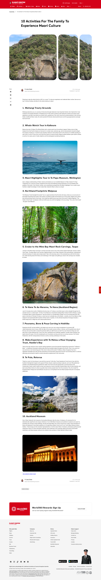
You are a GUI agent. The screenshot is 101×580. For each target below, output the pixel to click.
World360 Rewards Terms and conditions (65, 569)
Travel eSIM (53, 542)
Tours (45, 6)
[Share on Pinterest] (10, 95)
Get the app (67, 3)
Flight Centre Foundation (35, 537)
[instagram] (14, 561)
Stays (39, 6)
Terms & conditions (81, 566)
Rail (10, 544)
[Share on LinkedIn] (10, 105)
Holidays (20, 6)
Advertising (32, 542)
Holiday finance (53, 535)
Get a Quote (74, 3)
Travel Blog (11, 550)
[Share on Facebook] (10, 91)
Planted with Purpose (34, 539)
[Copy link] (10, 101)
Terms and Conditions (13, 571)
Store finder (73, 537)
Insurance (52, 537)
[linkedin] (21, 561)
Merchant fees (38, 574)
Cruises (51, 6)
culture (31, 474)
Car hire (11, 537)
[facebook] (10, 561)
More (68, 6)
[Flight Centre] (14, 524)
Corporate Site (33, 533)
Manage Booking (75, 533)
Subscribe (52, 546)
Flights (13, 6)
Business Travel (12, 546)
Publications (12, 548)
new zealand (26, 474)
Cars (64, 6)
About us (32, 530)
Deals (58, 6)
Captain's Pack (53, 530)
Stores (79, 6)
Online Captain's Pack (55, 539)
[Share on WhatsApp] (10, 98)
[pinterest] (27, 561)
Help (81, 3)
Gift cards (52, 533)
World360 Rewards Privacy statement (83, 569)
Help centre (73, 530)
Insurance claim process (76, 544)
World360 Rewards (54, 544)
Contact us (73, 535)
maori (34, 474)
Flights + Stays (30, 6)
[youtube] (24, 561)
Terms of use (89, 566)
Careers (31, 535)
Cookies (73, 542)
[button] (100, 290)
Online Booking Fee (32, 573)
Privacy (72, 539)
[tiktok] (17, 561)
